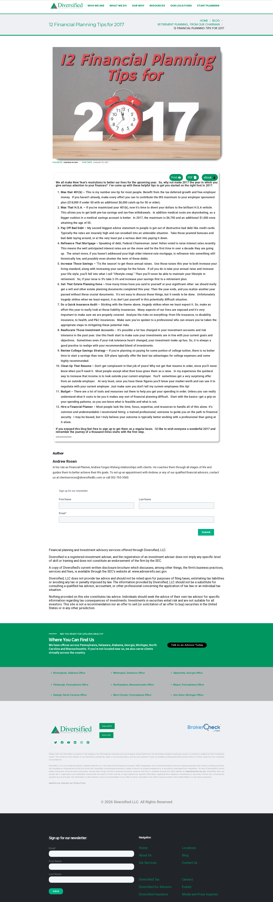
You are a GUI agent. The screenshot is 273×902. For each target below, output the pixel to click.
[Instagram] (81, 742)
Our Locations (181, 5)
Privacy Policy (79, 783)
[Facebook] (62, 742)
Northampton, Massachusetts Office (133, 684)
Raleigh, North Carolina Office (70, 695)
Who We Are (96, 5)
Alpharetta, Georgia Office (188, 672)
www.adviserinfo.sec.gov (195, 771)
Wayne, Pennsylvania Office (188, 684)
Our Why (138, 5)
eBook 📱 (210, 177)
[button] (76, 672)
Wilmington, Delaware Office (129, 672)
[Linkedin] (75, 742)
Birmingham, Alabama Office (69, 672)
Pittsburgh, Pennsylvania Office (70, 684)
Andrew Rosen (71, 162)
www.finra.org (54, 783)
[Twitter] (55, 742)
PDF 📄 (192, 177)
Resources (157, 5)
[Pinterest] (88, 742)
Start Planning (208, 5)
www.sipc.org (66, 783)
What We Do (118, 5)
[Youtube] (68, 742)
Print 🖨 (176, 177)
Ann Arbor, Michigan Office (188, 695)
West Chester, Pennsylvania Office (132, 695)
